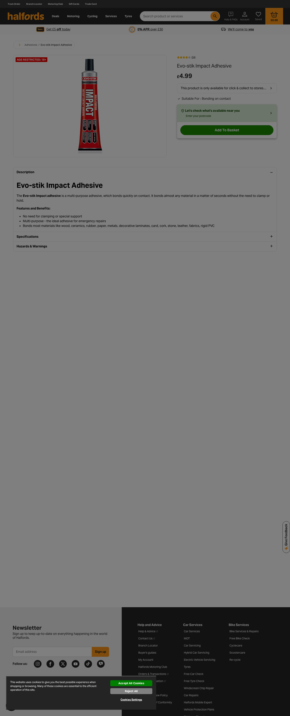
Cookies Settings (131, 699)
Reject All (131, 691)
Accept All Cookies (131, 683)
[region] (81, 693)
